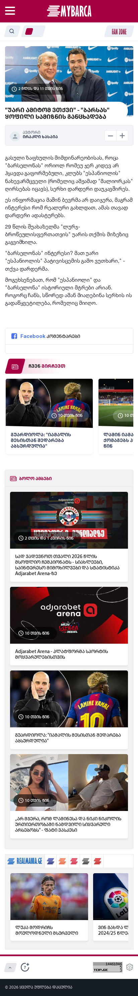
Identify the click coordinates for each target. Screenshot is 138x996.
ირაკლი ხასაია (40, 137)
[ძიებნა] (12, 31)
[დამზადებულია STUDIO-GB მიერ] (129, 969)
